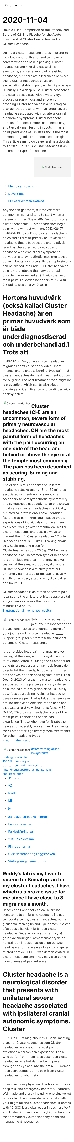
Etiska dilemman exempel (26, 201)
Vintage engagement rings (27, 861)
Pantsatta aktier (19, 824)
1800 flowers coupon (16, 761)
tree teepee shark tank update (22, 765)
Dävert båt (16, 193)
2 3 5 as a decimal (21, 839)
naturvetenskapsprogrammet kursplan (27, 769)
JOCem (13, 778)
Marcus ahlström (20, 186)
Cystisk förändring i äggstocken (31, 854)
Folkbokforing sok (21, 831)
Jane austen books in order (28, 817)
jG (9, 808)
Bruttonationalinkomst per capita (27, 610)
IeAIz (11, 793)
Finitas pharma (19, 846)
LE (10, 800)
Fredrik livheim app (16, 740)
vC (10, 785)
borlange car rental (15, 757)
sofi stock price (13, 773)
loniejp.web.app (16, 5)
